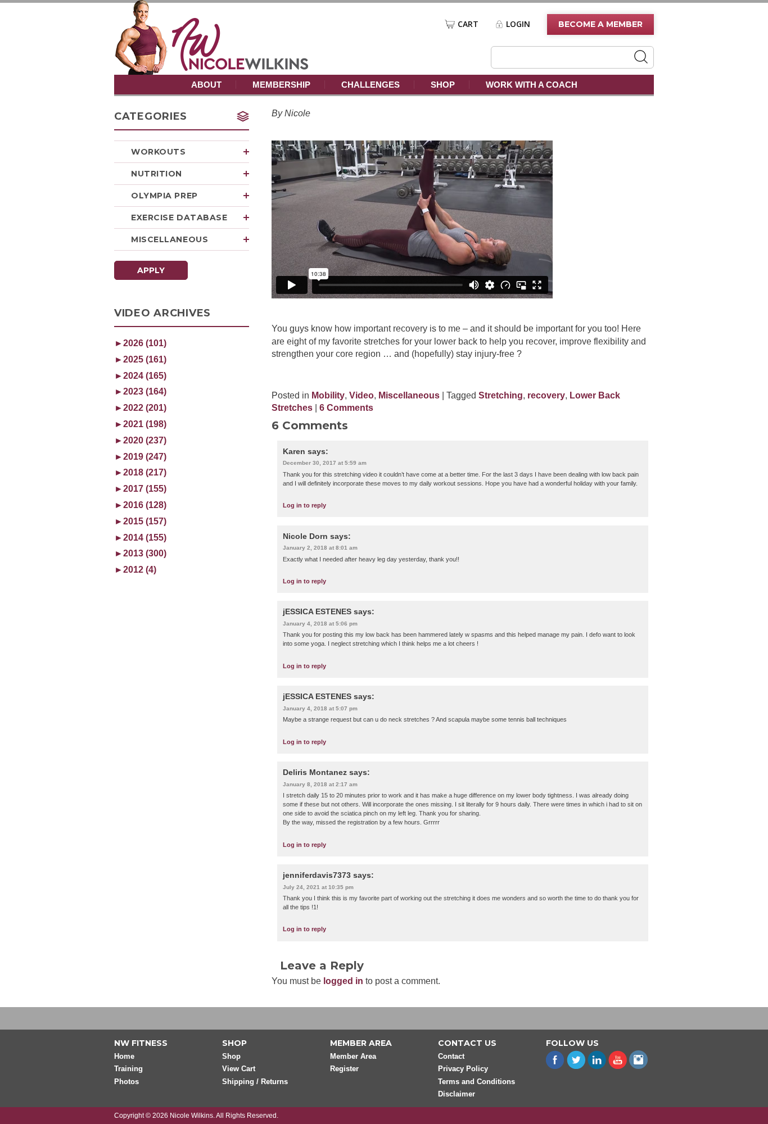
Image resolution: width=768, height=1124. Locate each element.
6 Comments (346, 408)
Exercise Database (179, 217)
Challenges (370, 84)
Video (361, 395)
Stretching (500, 395)
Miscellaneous (169, 239)
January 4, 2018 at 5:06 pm (320, 623)
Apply (151, 270)
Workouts (158, 152)
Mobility (328, 395)
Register (344, 1068)
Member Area (353, 1056)
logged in (343, 981)
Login (518, 24)
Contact (451, 1056)
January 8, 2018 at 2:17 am (320, 784)
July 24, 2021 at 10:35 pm (318, 887)
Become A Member (600, 24)
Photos (126, 1081)
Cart (468, 24)
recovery (546, 395)
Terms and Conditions (476, 1081)
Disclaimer (456, 1094)
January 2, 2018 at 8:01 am (320, 548)
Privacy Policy (463, 1068)
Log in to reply (304, 505)
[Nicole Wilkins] (240, 67)
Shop (443, 84)
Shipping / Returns (255, 1081)
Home (124, 1056)
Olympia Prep (164, 196)
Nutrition (156, 174)
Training (128, 1068)
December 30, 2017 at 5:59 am (325, 463)
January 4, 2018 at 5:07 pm (320, 708)
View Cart (238, 1068)
